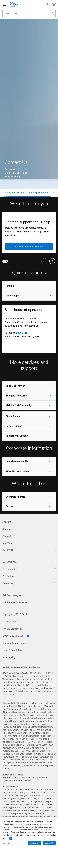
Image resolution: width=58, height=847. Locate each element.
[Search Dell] (52, 13)
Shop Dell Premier (15, 385)
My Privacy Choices (12, 635)
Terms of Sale (9, 621)
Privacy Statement (12, 628)
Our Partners (8, 576)
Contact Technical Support (29, 246)
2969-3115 (22, 169)
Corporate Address (15, 496)
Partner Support (14, 426)
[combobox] (29, 13)
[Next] (52, 261)
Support (10, 506)
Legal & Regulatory (12, 650)
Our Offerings (9, 561)
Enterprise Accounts (16, 395)
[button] (46, 4)
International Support (17, 435)
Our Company (9, 569)
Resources (7, 583)
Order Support (13, 295)
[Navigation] (4, 4)
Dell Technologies (11, 595)
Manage (5, 843)
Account (6, 522)
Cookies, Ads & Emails (14, 643)
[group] (29, 232)
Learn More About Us (17, 461)
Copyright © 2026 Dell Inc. (16, 614)
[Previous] (44, 261)
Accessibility (8, 657)
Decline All (34, 843)
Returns (10, 285)
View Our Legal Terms (17, 471)
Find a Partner (13, 416)
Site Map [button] (7, 543)
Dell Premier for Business (15, 602)
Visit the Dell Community (19, 405)
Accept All (49, 843)
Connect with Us (10, 536)
